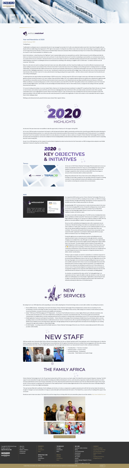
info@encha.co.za (97, 458)
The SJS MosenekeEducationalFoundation (79, 453)
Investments (41, 449)
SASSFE (77, 458)
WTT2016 (77, 456)
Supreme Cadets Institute (81, 448)
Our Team (22, 448)
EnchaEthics (22, 453)
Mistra (76, 449)
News (39, 451)
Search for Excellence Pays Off (82, 463)
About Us (22, 446)
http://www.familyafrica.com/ (99, 394)
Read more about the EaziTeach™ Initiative (64, 436)
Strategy (40, 448)
